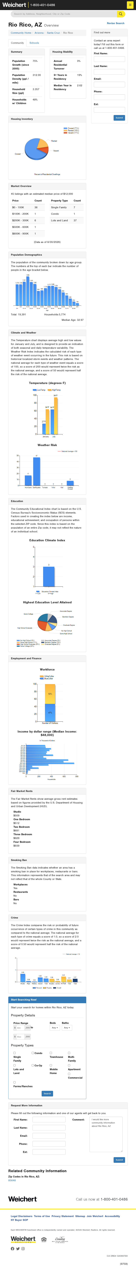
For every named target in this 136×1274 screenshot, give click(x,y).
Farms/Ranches (20, 1086)
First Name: (101, 53)
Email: (97, 79)
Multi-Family (72, 1058)
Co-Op (38, 1065)
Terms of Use (42, 1216)
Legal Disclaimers (21, 1216)
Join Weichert (95, 1216)
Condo (38, 1053)
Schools (34, 43)
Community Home (21, 32)
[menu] (130, 5)
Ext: (96, 104)
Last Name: (101, 66)
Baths (65, 1023)
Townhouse (56, 1057)
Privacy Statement (63, 1216)
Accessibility (112, 1216)
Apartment (74, 1069)
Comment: (78, 1119)
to (32, 1027)
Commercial (74, 1077)
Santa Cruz (53, 32)
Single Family (17, 1058)
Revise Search (115, 23)
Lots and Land (18, 1071)
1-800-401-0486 (42, 5)
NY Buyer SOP (19, 1220)
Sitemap (80, 1216)
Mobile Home (54, 1071)
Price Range (20, 1023)
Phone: (98, 91)
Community (17, 43)
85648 (12, 1180)
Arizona (39, 32)
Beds (53, 1023)
